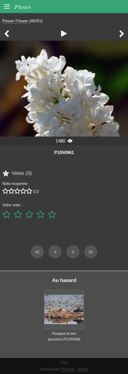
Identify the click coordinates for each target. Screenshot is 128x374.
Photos (23, 6)
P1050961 (64, 152)
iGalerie (68, 369)
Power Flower (15, 20)
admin (83, 369)
